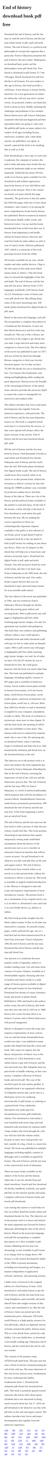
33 (27, 1441)
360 (13, 1430)
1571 (29, 1430)
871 (27, 1447)
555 (33, 1451)
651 (19, 1454)
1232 (13, 1444)
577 (41, 1447)
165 (5, 1451)
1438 (28, 1437)
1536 (6, 1430)
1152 (21, 1444)
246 (36, 1434)
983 (43, 1444)
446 (36, 1444)
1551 (21, 1430)
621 (26, 1454)
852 (12, 1441)
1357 (20, 1437)
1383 (36, 1437)
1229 (6, 1447)
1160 (41, 1441)
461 (43, 1434)
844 (5, 1437)
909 (5, 1434)
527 (5, 1441)
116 (36, 1430)
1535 (20, 1441)
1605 (34, 1441)
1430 (43, 1437)
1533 (21, 1434)
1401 (29, 1434)
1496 (29, 1444)
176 (43, 1430)
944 (5, 1444)
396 (40, 1451)
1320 (20, 1447)
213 (12, 1451)
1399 (13, 1434)
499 (19, 1451)
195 (26, 1451)
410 (12, 1437)
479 (12, 1454)
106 (5, 1454)
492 (34, 1447)
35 (13, 1447)
